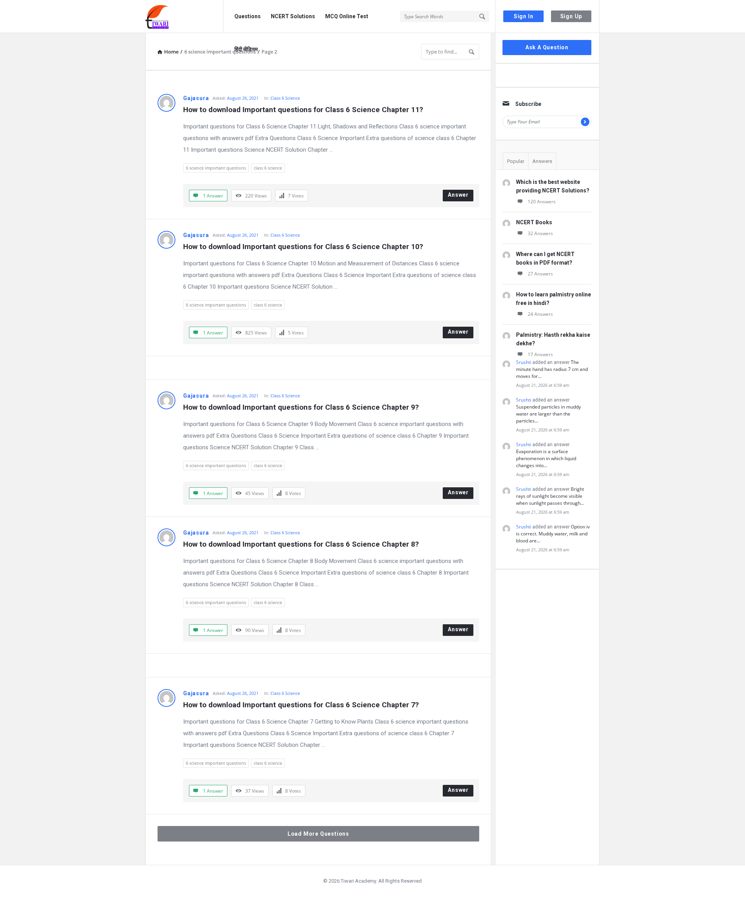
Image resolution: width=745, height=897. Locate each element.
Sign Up (571, 16)
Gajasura (196, 98)
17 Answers (540, 354)
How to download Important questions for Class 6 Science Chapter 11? (303, 109)
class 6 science (268, 168)
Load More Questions (318, 834)
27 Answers (540, 273)
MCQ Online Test (346, 16)
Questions (247, 16)
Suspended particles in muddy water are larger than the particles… (548, 413)
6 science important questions (216, 168)
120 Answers (542, 201)
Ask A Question (546, 47)
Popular (515, 161)
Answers (542, 161)
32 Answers (540, 233)
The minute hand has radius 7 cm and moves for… (552, 369)
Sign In (524, 16)
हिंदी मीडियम (246, 49)
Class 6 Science (285, 98)
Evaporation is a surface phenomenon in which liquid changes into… (546, 458)
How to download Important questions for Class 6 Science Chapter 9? (301, 407)
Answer (458, 195)
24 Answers (540, 314)
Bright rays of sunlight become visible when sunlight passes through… (550, 496)
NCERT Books (534, 222)
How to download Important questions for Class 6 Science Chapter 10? (303, 246)
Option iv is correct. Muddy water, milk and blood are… (553, 533)
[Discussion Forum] (185, 16)
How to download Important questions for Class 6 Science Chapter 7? (301, 704)
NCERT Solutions (293, 16)
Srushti (523, 362)
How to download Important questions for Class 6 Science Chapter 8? (301, 544)
